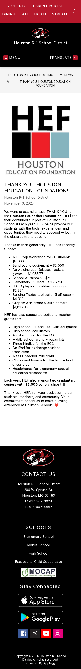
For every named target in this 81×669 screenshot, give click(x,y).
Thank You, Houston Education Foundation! (45, 83)
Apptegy (49, 663)
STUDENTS (16, 6)
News (68, 75)
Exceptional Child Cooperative (38, 562)
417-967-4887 (40, 507)
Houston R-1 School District (31, 75)
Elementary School (38, 537)
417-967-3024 (40, 501)
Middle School (38, 545)
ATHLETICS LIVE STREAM (44, 14)
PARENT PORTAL (48, 6)
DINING (8, 14)
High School (38, 553)
